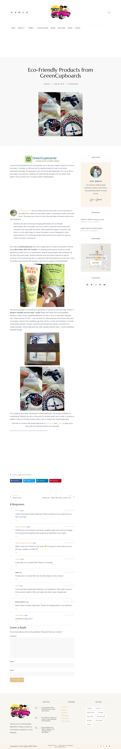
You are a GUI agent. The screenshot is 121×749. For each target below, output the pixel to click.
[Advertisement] (60, 44)
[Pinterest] (27, 12)
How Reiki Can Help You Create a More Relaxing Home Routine (49, 719)
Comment (13, 636)
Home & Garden (43, 28)
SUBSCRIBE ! (96, 263)
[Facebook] (11, 12)
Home (13, 28)
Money (70, 28)
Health (31, 28)
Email (12, 670)
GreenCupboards (25, 211)
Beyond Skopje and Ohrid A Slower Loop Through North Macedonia (48, 730)
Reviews (29, 475)
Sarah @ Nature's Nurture (23, 543)
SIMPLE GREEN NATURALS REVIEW (92, 228)
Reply (16, 520)
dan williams (19, 615)
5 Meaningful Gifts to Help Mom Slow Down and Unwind (48, 709)
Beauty (53, 28)
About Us (21, 28)
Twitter (59, 423)
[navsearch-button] (109, 12)
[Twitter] (15, 12)
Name (12, 661)
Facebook (50, 423)
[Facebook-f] (97, 746)
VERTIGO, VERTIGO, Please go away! (92, 219)
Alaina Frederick (20, 527)
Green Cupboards (18, 475)
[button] (16, 481)
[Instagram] (23, 12)
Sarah (17, 586)
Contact (77, 28)
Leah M (17, 559)
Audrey (17, 510)
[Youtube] (19, 12)
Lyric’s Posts (61, 28)
